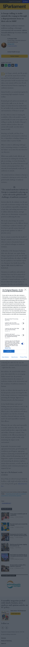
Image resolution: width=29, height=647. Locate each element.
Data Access (14, 357)
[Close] (25, 290)
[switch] (23, 323)
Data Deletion (5, 357)
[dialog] (14, 323)
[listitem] (14, 319)
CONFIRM (9, 351)
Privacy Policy (23, 357)
